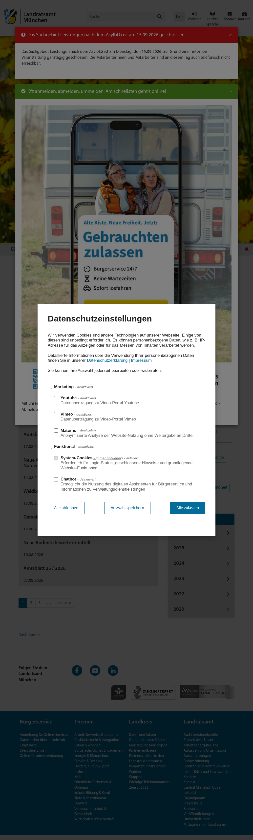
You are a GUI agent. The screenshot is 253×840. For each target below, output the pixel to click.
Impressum (141, 360)
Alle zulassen (187, 508)
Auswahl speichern (127, 508)
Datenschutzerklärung (107, 360)
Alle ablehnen (66, 508)
